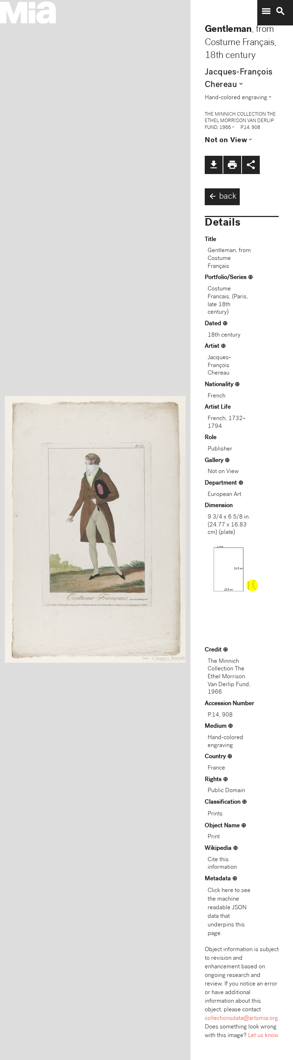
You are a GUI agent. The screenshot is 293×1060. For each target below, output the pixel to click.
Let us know (263, 1036)
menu (266, 11)
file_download (213, 164)
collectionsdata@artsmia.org (241, 1019)
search (280, 11)
